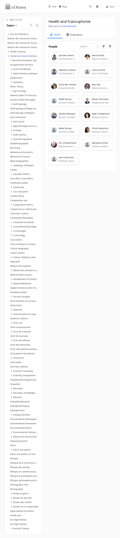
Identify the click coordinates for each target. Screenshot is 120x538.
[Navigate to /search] (90, 6)
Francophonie (68, 26)
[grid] (81, 109)
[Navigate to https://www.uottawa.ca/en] (16, 6)
